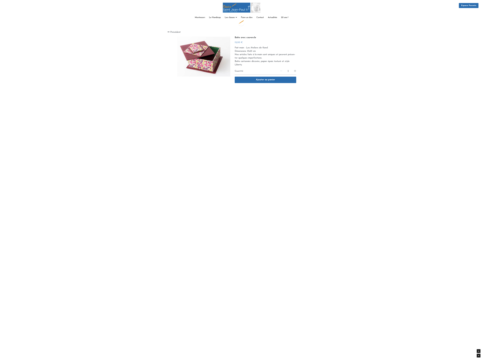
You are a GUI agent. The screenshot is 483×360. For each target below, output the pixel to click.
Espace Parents (468, 6)
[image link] (241, 7)
